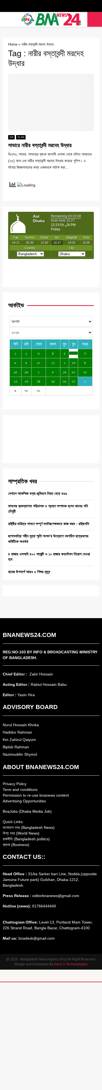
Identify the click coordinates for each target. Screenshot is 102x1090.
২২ (15, 381)
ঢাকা (11, 137)
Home (12, 44)
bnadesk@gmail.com (36, 938)
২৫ (53, 381)
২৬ (64, 381)
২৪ (39, 381)
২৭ (73, 381)
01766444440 (44, 906)
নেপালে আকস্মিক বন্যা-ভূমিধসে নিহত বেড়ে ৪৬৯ (37, 493)
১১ (53, 363)
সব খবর (20, 137)
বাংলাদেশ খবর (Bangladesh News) (29, 827)
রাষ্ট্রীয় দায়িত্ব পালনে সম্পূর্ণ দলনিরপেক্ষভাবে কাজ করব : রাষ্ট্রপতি (48, 524)
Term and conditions (20, 789)
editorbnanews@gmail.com (55, 896)
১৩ (73, 363)
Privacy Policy (14, 784)
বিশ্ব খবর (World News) (21, 833)
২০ (73, 372)
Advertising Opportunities (24, 801)
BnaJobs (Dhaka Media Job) (27, 811)
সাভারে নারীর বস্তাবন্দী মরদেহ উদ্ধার (40, 145)
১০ (38, 363)
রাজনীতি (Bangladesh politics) (26, 839)
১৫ (15, 372)
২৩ (26, 381)
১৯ (64, 372)
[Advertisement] (51, 1036)
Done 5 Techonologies (71, 964)
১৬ (26, 372)
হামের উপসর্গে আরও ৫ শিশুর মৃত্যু (29, 572)
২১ (85, 372)
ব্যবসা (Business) (16, 844)
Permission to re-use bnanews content (36, 795)
